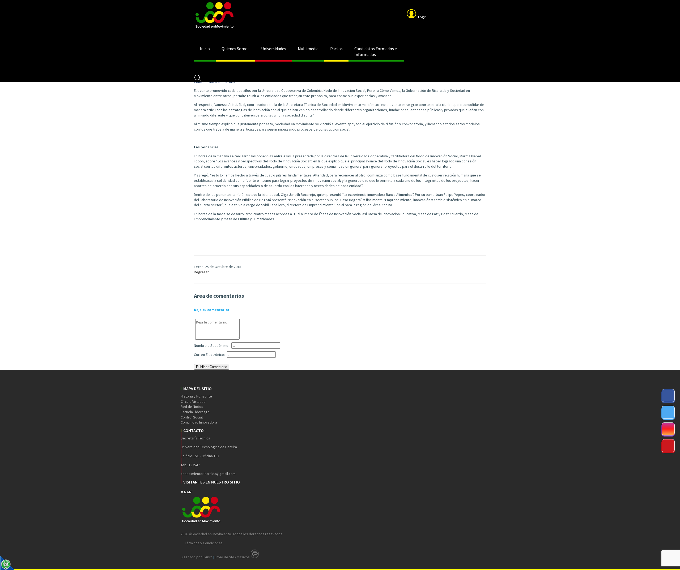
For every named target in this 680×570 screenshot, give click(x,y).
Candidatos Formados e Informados (375, 51)
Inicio (205, 48)
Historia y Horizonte (196, 396)
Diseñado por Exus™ (196, 557)
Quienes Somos (235, 48)
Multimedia (308, 48)
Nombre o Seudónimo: (211, 345)
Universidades (273, 48)
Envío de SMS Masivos (232, 557)
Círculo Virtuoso (193, 401)
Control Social (192, 417)
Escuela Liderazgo (195, 411)
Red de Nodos (192, 406)
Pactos (336, 48)
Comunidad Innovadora (199, 422)
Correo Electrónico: (209, 354)
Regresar (201, 272)
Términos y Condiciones (204, 543)
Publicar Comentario (211, 367)
